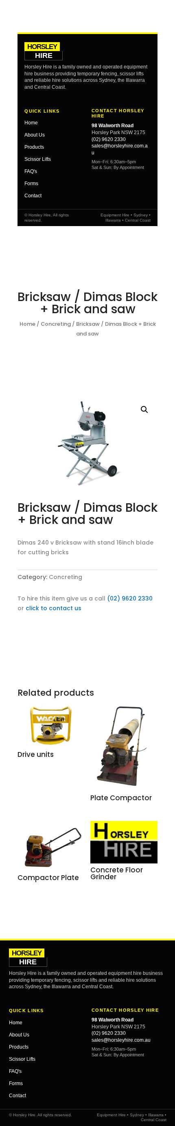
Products (34, 147)
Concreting (56, 324)
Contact (33, 195)
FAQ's (30, 171)
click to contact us (53, 608)
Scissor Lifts (37, 159)
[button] (144, 409)
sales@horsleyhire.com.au (121, 1040)
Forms (31, 183)
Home (31, 122)
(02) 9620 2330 (109, 139)
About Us (34, 134)
